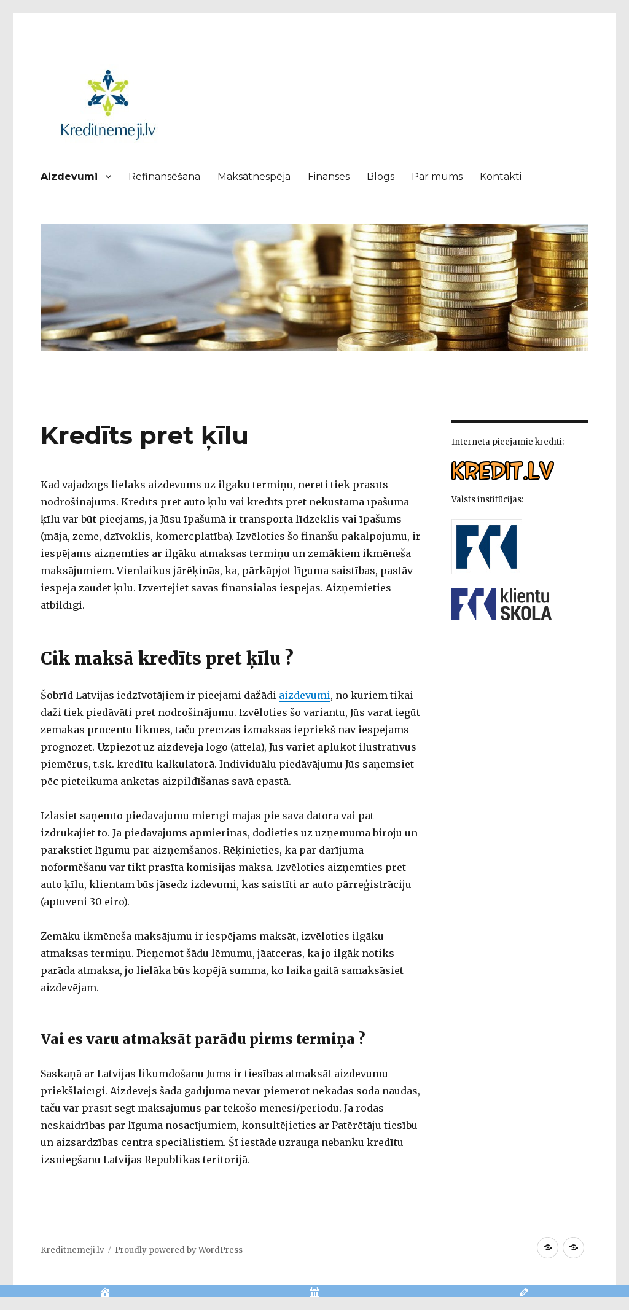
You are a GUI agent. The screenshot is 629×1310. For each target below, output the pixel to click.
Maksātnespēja (254, 176)
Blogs (380, 176)
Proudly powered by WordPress (179, 1250)
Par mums (437, 176)
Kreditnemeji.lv (72, 1250)
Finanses (329, 176)
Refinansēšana (164, 176)
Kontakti (501, 176)
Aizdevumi (69, 176)
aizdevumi (304, 695)
